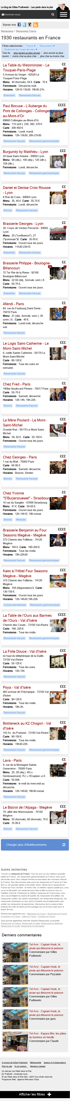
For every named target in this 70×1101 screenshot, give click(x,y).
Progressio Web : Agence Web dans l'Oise (20, 1079)
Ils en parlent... (21, 1066)
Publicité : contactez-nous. (15, 1074)
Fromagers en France (10, 916)
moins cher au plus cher (24, 56)
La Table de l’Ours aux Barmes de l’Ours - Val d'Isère (27, 618)
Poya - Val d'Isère (17, 687)
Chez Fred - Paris (16, 384)
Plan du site (7, 1066)
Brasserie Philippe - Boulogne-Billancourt (27, 265)
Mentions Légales (37, 1066)
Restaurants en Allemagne (32, 926)
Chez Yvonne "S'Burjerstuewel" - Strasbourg (27, 495)
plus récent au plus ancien (27, 53)
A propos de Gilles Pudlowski (15, 1062)
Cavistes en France (46, 916)
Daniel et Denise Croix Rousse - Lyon (27, 190)
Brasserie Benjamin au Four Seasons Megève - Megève (25, 532)
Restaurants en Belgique (51, 923)
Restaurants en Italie (31, 923)
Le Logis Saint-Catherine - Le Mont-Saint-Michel (26, 346)
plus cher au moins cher (52, 56)
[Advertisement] (29, 856)
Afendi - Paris (13, 304)
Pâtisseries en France (36, 914)
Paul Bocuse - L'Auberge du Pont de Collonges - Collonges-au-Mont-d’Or (27, 111)
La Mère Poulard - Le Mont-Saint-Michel (24, 422)
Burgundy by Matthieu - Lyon (25, 152)
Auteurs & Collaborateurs (55, 1062)
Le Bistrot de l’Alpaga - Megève (27, 807)
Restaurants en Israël (10, 926)
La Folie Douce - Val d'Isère (24, 651)
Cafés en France (29, 916)
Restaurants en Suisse (11, 923)
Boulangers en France (57, 914)
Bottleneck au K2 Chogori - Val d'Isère (27, 725)
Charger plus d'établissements (26, 844)
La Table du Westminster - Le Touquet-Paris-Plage (26, 67)
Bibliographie (35, 1062)
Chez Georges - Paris (20, 457)
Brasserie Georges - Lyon (23, 224)
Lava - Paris (12, 760)
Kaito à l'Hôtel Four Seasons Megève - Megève (25, 573)
